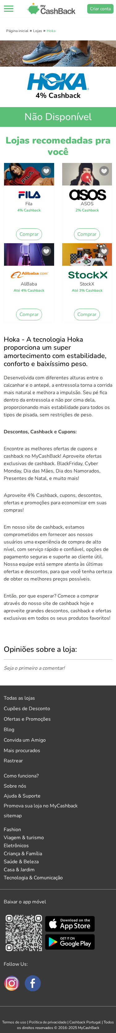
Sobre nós (15, 786)
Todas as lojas (19, 698)
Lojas (37, 30)
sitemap (13, 815)
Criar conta (100, 9)
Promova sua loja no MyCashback (41, 805)
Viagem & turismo (24, 837)
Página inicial (17, 30)
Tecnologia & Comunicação (33, 877)
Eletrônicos (16, 845)
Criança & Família (23, 853)
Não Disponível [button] (58, 116)
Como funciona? (21, 776)
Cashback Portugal (85, 1022)
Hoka (51, 30)
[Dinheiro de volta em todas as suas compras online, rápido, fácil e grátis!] (51, 8)
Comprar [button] (29, 234)
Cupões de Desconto (27, 708)
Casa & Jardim (19, 869)
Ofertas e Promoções (27, 719)
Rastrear (13, 760)
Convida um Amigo (25, 740)
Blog (9, 729)
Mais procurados (22, 750)
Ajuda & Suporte (22, 796)
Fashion (12, 829)
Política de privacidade (48, 1022)
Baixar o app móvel (25, 901)
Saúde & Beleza (21, 861)
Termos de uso (14, 1022)
